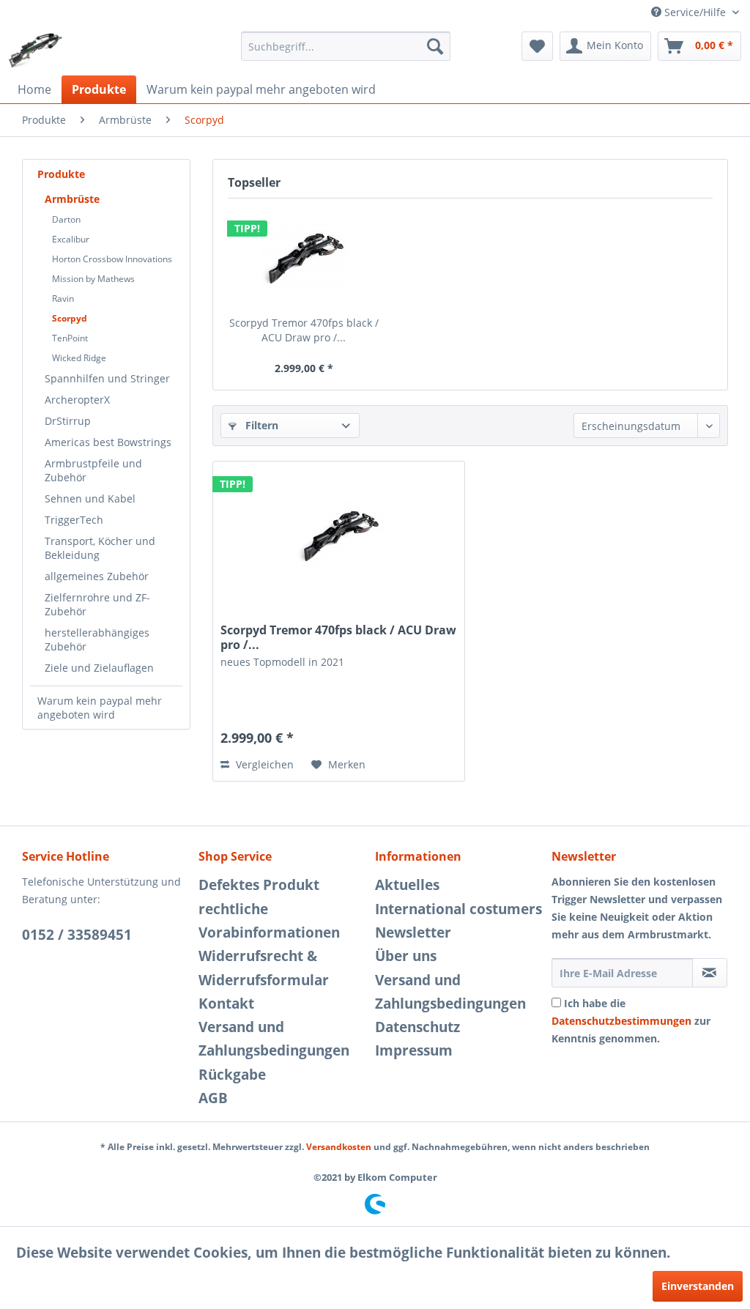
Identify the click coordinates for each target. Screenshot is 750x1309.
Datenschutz (417, 1027)
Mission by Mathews (93, 278)
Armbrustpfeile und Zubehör (93, 470)
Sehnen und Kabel (90, 498)
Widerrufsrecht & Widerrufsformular (263, 967)
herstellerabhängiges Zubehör (97, 639)
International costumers (458, 909)
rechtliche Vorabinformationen (269, 921)
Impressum (414, 1050)
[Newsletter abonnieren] (709, 972)
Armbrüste (72, 199)
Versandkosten (338, 1147)
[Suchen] (435, 46)
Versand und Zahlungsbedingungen (273, 1038)
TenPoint (70, 338)
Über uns (406, 955)
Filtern (260, 425)
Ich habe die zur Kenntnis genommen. (631, 1020)
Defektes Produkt (258, 884)
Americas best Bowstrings (108, 442)
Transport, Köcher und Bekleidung (100, 548)
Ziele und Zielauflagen (99, 668)
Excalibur (70, 239)
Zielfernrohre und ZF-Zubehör (97, 604)
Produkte (61, 174)
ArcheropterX (77, 400)
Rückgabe (232, 1074)
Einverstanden (697, 1286)
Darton (66, 219)
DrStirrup (68, 421)
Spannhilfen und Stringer (107, 378)
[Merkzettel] (537, 46)
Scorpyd (69, 318)
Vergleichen (263, 764)
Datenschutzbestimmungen (621, 1021)
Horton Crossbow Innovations (112, 259)
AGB (213, 1098)
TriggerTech (74, 520)
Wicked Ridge (79, 358)
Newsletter (413, 932)
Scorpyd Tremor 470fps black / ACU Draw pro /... (304, 330)
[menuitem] (346, 46)
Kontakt (226, 1003)
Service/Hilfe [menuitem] (695, 12)
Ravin (63, 298)
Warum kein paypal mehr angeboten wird (99, 708)
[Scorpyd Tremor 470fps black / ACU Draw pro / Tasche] (303, 257)
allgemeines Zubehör (97, 576)
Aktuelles (407, 884)
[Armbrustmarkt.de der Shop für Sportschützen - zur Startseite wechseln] (35, 49)
